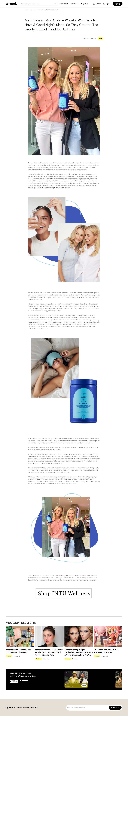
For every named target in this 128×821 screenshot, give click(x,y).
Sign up (117, 4)
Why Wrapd (64, 4)
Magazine (84, 4)
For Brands (74, 4)
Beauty (33, 9)
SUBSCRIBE (115, 707)
